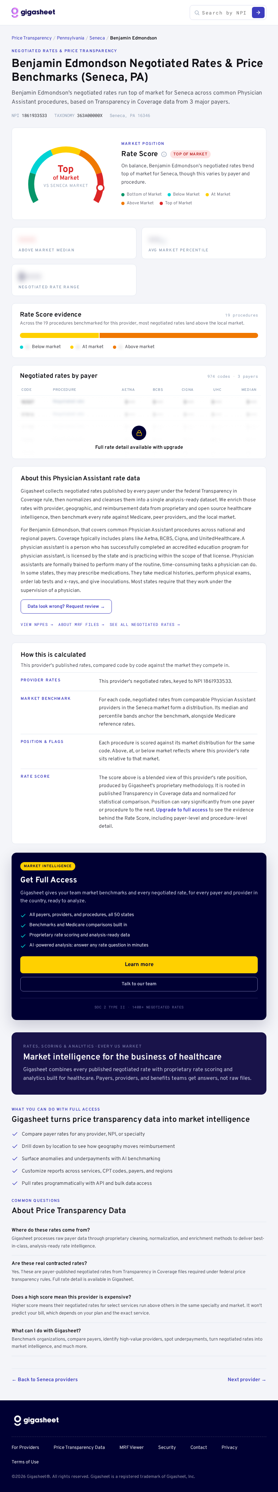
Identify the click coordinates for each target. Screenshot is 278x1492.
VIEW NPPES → (37, 624)
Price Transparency (32, 38)
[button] (164, 154)
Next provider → (247, 1380)
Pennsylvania (70, 38)
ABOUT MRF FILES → (81, 624)
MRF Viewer (131, 1448)
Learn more (139, 964)
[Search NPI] (258, 12)
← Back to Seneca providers (45, 1380)
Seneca (97, 38)
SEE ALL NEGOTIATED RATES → (145, 624)
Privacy (229, 1448)
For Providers (25, 1448)
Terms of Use (25, 1462)
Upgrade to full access (182, 810)
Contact (198, 1448)
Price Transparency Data (79, 1448)
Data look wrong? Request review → (66, 607)
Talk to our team (139, 984)
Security (167, 1448)
